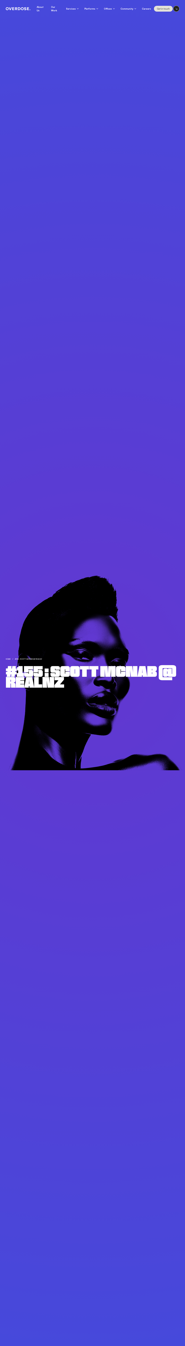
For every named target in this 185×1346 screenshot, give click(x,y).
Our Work (54, 9)
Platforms (89, 8)
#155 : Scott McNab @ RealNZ (28, 659)
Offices (108, 8)
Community (127, 8)
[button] (74, 8)
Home (8, 659)
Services (71, 8)
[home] (18, 8)
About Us (40, 9)
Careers (146, 8)
